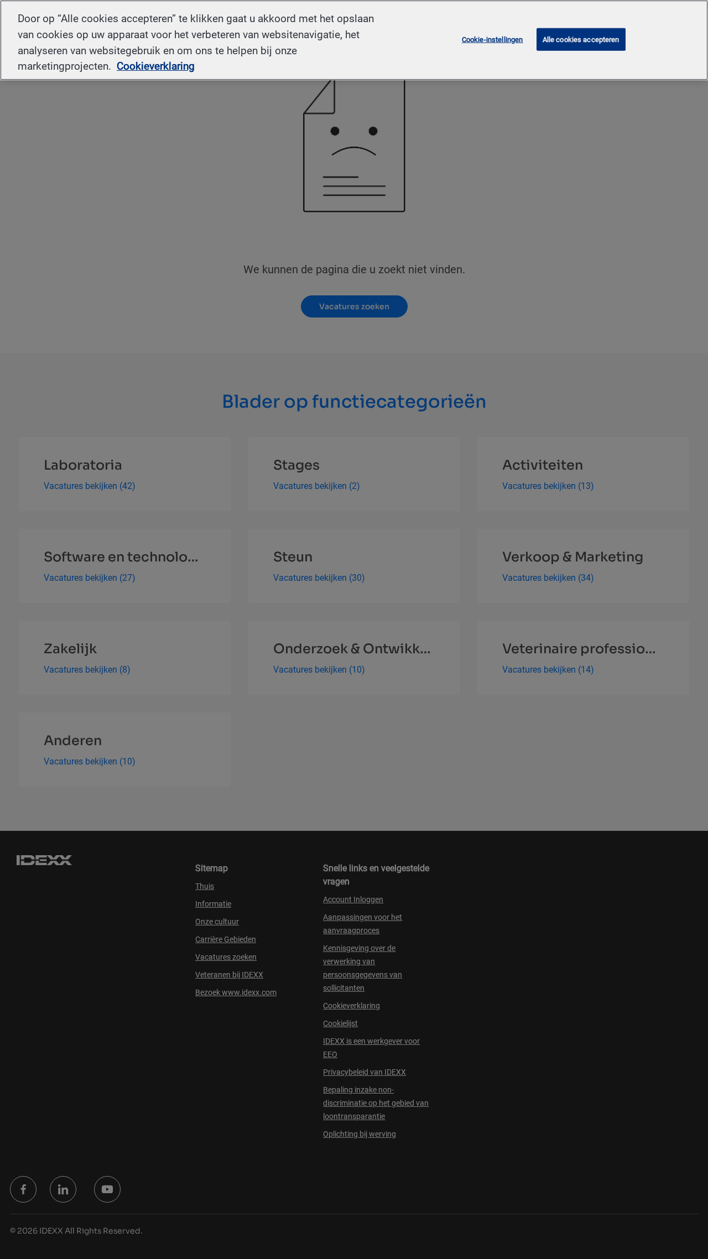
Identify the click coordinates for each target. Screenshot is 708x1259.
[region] (354, 40)
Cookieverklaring (156, 66)
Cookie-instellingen (492, 39)
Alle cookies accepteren (581, 39)
